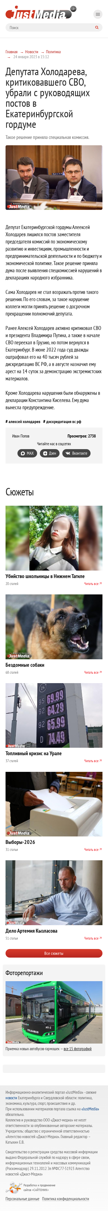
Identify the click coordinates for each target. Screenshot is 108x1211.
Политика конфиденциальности (65, 1198)
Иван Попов (20, 436)
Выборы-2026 (20, 842)
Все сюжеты (53, 953)
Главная (11, 51)
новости (11, 1097)
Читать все (91, 584)
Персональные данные (22, 1198)
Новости (31, 51)
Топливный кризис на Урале (34, 753)
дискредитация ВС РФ (63, 421)
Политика (53, 51)
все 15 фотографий (78, 1048)
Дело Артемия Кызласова (31, 930)
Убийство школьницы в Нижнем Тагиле (45, 576)
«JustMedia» (90, 1108)
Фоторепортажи (24, 973)
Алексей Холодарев (24, 421)
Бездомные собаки (25, 665)
